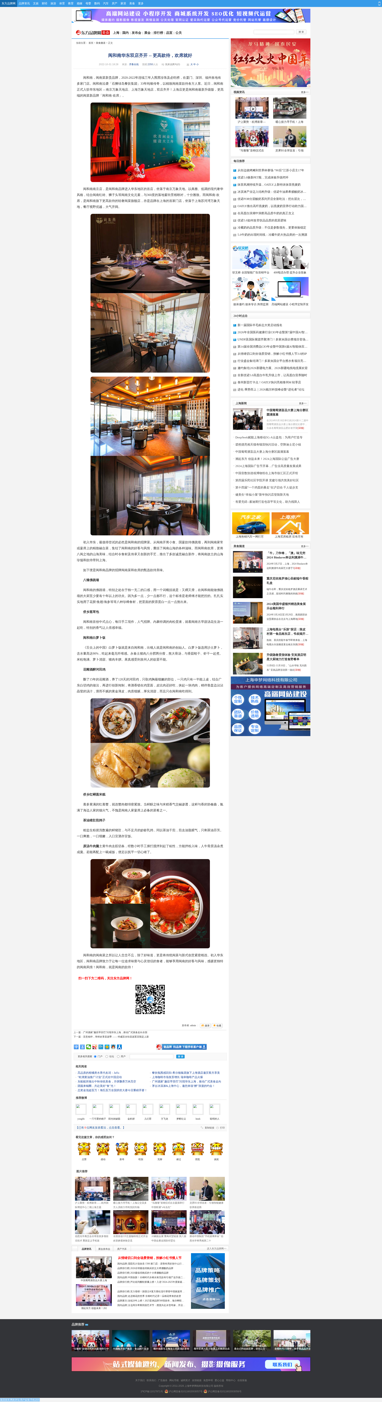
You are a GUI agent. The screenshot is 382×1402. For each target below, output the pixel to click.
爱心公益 (219, 1380)
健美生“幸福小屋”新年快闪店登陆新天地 (262, 494)
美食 (132, 3)
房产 (114, 3)
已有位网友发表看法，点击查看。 (100, 1127)
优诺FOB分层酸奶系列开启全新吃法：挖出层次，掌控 (272, 199)
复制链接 (209, 1127)
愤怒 (197, 1159)
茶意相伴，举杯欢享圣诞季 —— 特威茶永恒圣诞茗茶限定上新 (116, 1036)
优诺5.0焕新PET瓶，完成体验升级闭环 (263, 177)
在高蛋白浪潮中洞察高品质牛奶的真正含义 (266, 213)
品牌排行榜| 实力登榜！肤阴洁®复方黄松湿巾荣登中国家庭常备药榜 (151, 1292)
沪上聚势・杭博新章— (252, 121)
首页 (91, 43)
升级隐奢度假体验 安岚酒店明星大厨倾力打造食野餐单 (286, 657)
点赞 (84, 1159)
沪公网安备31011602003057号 (186, 1391)
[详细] (301, 428)
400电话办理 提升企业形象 (290, 272)
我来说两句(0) (172, 64)
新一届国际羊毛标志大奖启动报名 (260, 325)
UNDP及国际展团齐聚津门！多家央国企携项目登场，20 (273, 340)
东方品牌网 (9, 3)
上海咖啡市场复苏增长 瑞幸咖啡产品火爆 (177, 1077)
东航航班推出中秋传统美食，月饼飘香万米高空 (107, 1081)
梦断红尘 (181, 1118)
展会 (147, 32)
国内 (125, 32)
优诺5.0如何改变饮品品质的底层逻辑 (262, 220)
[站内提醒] (360, 3)
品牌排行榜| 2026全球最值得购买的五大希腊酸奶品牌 (145, 1268)
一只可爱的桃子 (97, 1118)
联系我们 (151, 1380)
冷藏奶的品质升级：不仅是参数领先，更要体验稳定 (272, 227)
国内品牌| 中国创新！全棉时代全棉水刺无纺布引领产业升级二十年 (151, 1278)
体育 (62, 3)
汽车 (106, 3)
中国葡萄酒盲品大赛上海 (94, 1280)
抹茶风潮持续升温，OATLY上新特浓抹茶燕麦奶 (269, 184)
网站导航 (174, 1380)
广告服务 (163, 1380)
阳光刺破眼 (114, 1118)
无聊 (159, 1159)
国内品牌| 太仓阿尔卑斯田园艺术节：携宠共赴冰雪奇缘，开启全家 (151, 1306)
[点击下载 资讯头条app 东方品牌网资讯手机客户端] (181, 1047)
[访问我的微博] (346, 3)
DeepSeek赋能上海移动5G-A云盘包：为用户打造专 (269, 437)
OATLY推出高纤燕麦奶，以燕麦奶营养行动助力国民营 (272, 206)
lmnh (198, 1118)
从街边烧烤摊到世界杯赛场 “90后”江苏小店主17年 (271, 170)
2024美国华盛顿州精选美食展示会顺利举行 (286, 606)
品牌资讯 (24, 3)
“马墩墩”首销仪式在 (251, 150)
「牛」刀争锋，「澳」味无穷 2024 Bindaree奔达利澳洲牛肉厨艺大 (286, 555)
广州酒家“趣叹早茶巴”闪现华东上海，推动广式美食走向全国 (115, 1032)
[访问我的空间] (353, 3)
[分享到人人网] (119, 1046)
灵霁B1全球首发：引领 (289, 150)
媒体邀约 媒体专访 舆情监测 (250, 304)
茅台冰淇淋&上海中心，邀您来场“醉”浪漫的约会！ (183, 1085)
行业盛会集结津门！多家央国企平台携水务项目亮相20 (272, 361)
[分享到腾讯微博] (100, 1046)
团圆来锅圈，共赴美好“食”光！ (97, 1085)
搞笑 (216, 1159)
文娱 (36, 3)
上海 (116, 32)
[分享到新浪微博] (94, 1046)
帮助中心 (231, 1380)
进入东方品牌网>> (216, 1248)
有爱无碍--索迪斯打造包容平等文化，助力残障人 (267, 501)
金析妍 (131, 1118)
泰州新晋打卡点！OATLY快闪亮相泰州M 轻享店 (269, 382)
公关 (178, 32)
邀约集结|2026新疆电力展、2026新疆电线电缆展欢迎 (273, 368)
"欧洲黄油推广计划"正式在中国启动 (100, 1077)
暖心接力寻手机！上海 (289, 121)
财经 (44, 3)
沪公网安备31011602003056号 (225, 1391)
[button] (335, 3)
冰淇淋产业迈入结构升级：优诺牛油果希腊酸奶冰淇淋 (272, 192)
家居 (123, 3)
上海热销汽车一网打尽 (250, 536)
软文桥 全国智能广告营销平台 (250, 272)
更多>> (305, 92)
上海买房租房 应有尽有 (289, 536)
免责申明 (208, 1380)
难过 (178, 1159)
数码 (97, 3)
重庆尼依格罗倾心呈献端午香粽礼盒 (287, 580)
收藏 (218, 1025)
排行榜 (158, 32)
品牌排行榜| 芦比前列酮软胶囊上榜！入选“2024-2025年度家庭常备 (151, 1282)
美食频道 (100, 43)
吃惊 (140, 1159)
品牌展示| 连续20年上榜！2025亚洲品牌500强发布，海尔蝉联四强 (150, 1301)
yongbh (81, 1118)
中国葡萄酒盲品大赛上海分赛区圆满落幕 (287, 412)
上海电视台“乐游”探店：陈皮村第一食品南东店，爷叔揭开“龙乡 (286, 632)
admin (193, 1025)
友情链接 (197, 1380)
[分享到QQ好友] (113, 1046)
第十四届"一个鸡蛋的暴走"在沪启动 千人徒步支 (266, 487)
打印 (222, 1127)
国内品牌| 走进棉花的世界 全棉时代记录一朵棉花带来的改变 (149, 1296)
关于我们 (140, 1380)
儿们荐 (147, 1118)
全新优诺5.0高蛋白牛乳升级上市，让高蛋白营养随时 (272, 375)
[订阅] (366, 3)
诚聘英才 (185, 1380)
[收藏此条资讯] (373, 3)
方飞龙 (164, 1118)
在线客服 (242, 1380)
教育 (71, 3)
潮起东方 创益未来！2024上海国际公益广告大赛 (267, 458)
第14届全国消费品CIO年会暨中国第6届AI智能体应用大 (272, 347)
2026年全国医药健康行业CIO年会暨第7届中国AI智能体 (273, 333)
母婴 (88, 3)
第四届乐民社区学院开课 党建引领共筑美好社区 (267, 480)
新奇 (122, 1159)
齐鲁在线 (134, 64)
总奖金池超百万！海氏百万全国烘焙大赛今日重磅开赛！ (112, 1090)
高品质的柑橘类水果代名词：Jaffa (98, 1072)
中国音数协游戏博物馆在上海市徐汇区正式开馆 (266, 473)
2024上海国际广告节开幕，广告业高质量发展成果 (268, 466)
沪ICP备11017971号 (152, 1391)
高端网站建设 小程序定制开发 (290, 304)
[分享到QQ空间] (107, 1046)
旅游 (53, 3)
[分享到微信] (88, 1046)
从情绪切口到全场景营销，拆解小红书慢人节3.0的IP (272, 353)
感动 (103, 1159)
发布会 (136, 32)
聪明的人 (214, 1118)
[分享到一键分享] (82, 1046)
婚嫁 (79, 3)
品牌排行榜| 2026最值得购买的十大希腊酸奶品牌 (143, 1272)
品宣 (169, 32)
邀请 (207, 1025)
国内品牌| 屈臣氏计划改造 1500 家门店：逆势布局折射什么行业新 (150, 1264)
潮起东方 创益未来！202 (94, 1308)
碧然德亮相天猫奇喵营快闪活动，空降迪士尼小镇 (268, 444)
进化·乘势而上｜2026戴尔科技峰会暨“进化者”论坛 (271, 389)
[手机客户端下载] (378, 3)
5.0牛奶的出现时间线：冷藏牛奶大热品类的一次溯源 (272, 234)
